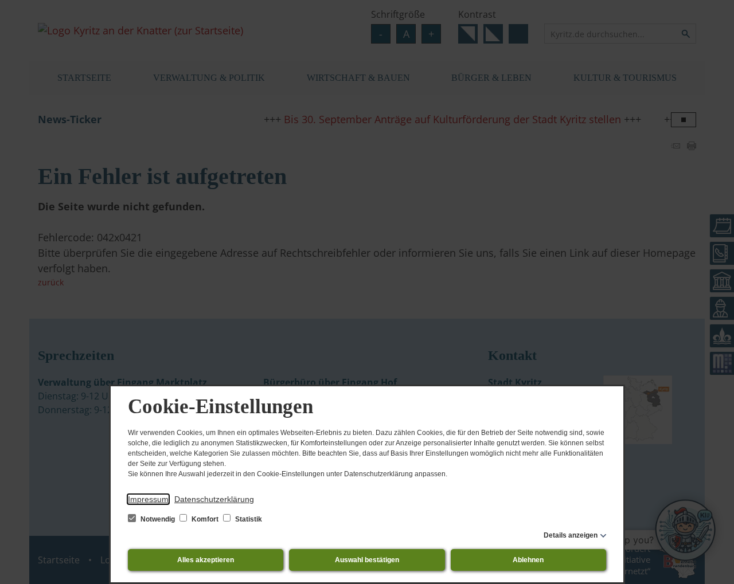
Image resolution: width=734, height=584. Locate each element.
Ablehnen (528, 560)
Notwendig (158, 519)
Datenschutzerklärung (214, 499)
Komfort (205, 519)
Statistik (247, 519)
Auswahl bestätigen (367, 560)
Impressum (148, 499)
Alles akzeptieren (205, 560)
